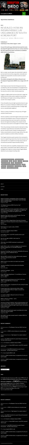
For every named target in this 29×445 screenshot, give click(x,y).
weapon (3, 167)
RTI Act (4, 388)
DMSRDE (8, 381)
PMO (24, 385)
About (2, 183)
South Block (11, 388)
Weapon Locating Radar (12, 167)
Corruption (19, 377)
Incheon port (5, 161)
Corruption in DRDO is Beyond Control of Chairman (12, 294)
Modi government (6, 162)
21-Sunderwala (4, 377)
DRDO (16, 381)
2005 (8, 377)
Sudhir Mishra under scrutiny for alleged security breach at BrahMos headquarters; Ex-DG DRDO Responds (13, 246)
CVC (25, 377)
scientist (7, 388)
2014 (10, 377)
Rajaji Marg (19, 386)
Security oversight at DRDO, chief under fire (10, 238)
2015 (12, 377)
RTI (2, 388)
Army (14, 377)
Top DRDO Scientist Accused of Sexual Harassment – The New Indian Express (12, 349)
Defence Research (19, 159)
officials (17, 385)
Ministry (14, 383)
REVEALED (4, 166)
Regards (22, 386)
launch (19, 161)
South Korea (10, 166)
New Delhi (3, 385)
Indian (15, 161)
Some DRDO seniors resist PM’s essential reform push (12, 234)
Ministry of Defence (20, 383)
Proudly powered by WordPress (6, 443)
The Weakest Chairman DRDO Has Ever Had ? (11, 205)
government (4, 383)
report (25, 386)
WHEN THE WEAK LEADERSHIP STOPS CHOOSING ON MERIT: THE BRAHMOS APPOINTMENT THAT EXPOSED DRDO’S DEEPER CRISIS (13, 200)
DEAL (2, 379)
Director (3, 381)
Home (2, 189)
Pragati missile (19, 162)
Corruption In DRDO (6, 13)
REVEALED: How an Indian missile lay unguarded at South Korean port (14, 31)
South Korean (18, 166)
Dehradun (26, 379)
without (15, 388)
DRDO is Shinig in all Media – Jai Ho (8, 298)
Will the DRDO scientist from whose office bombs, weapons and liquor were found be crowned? (14, 257)
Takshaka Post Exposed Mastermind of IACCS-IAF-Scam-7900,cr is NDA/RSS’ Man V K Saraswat (13, 280)
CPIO (22, 377)
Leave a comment (20, 38)
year (11, 389)
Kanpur (11, 383)
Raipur (15, 386)
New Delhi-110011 (10, 385)
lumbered (25, 161)
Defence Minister (11, 379)
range (23, 164)
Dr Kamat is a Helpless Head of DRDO (9, 230)
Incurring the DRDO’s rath (9, 352)
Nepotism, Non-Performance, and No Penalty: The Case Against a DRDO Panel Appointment (13, 216)
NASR (13, 162)
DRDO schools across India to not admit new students (12, 261)
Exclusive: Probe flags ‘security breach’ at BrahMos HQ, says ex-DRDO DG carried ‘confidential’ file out (14, 252)
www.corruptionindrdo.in (5, 389)
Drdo (2, 25)
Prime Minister (10, 386)
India (11, 161)
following (25, 381)
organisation (21, 385)
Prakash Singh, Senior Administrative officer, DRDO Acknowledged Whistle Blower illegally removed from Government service (12, 290)
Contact (3, 186)
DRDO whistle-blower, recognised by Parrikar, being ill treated (14, 284)
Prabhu (12, 38)
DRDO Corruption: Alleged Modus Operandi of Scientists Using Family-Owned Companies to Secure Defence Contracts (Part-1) (14, 222)
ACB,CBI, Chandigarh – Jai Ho (7, 270)
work (18, 388)
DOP (12, 381)
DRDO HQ (21, 381)
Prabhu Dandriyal (4, 386)
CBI (16, 377)
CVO (27, 377)
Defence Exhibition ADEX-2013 (8, 159)
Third (24, 166)
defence (5, 379)
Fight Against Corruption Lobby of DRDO (10, 226)
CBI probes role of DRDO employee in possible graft (12, 242)
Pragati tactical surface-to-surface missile (11, 164)
